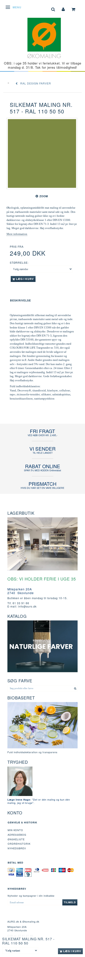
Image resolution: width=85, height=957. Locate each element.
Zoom (43, 196)
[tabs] (53, 8)
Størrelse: (19, 262)
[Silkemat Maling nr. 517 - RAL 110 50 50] (42, 153)
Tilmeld (70, 902)
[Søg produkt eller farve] (75, 688)
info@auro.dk (27, 606)
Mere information (17, 234)
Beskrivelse (20, 300)
